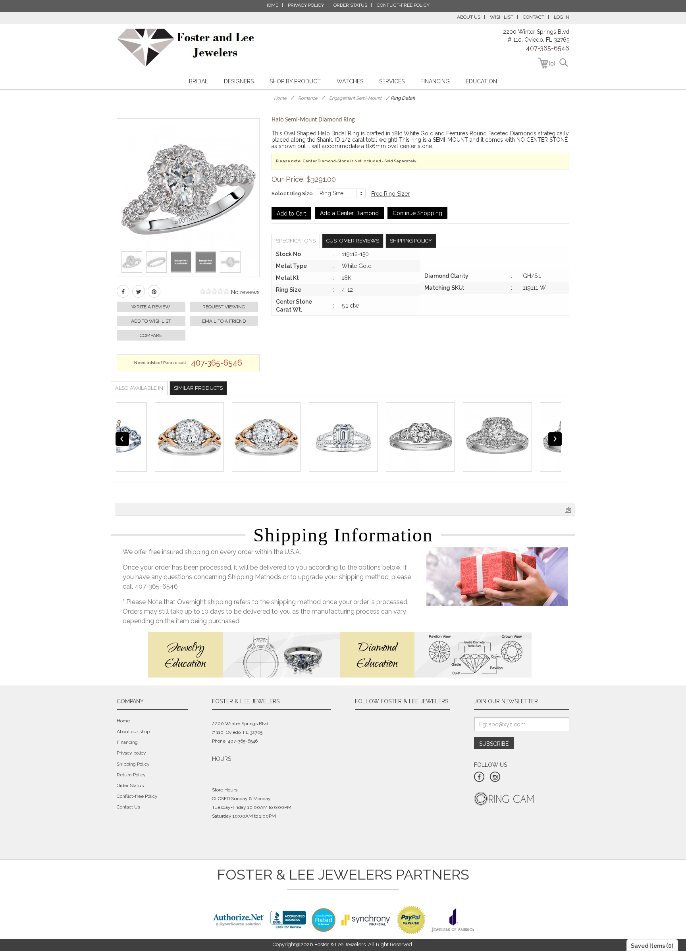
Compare (151, 335)
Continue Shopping (417, 213)
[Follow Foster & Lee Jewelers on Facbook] (479, 777)
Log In (561, 17)
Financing (435, 81)
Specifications (296, 241)
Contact (533, 17)
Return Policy (131, 775)
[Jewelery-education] (244, 654)
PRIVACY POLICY (306, 5)
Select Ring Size (292, 193)
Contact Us (128, 807)
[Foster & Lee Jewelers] (186, 47)
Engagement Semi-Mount (355, 98)
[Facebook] (123, 291)
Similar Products (198, 388)
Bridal (198, 81)
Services (392, 81)
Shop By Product (295, 81)
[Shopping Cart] (543, 63)
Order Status (130, 785)
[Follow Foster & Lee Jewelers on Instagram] (495, 777)
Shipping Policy (411, 241)
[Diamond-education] (436, 654)
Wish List (501, 17)
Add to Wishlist (151, 321)
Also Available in (139, 388)
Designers (239, 81)
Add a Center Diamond (349, 213)
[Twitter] (138, 291)
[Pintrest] (154, 291)
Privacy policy (131, 753)
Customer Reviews (352, 241)
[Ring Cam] (504, 798)
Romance (307, 98)
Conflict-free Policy (137, 796)
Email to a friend (224, 321)
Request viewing (223, 307)
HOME (271, 5)
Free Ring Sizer (390, 194)
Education (481, 81)
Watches (350, 81)
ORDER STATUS (350, 5)
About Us (468, 17)
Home (280, 98)
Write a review (150, 307)
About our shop (133, 731)
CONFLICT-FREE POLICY (403, 5)
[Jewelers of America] (453, 919)
